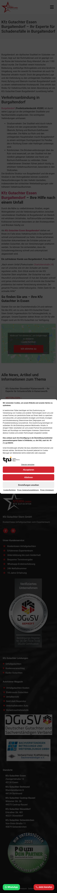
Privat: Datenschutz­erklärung (28, 490)
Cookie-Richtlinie (9, 490)
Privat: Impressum (47, 490)
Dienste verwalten (27, 465)
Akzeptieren (28, 469)
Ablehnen (28, 477)
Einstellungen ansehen (28, 485)
